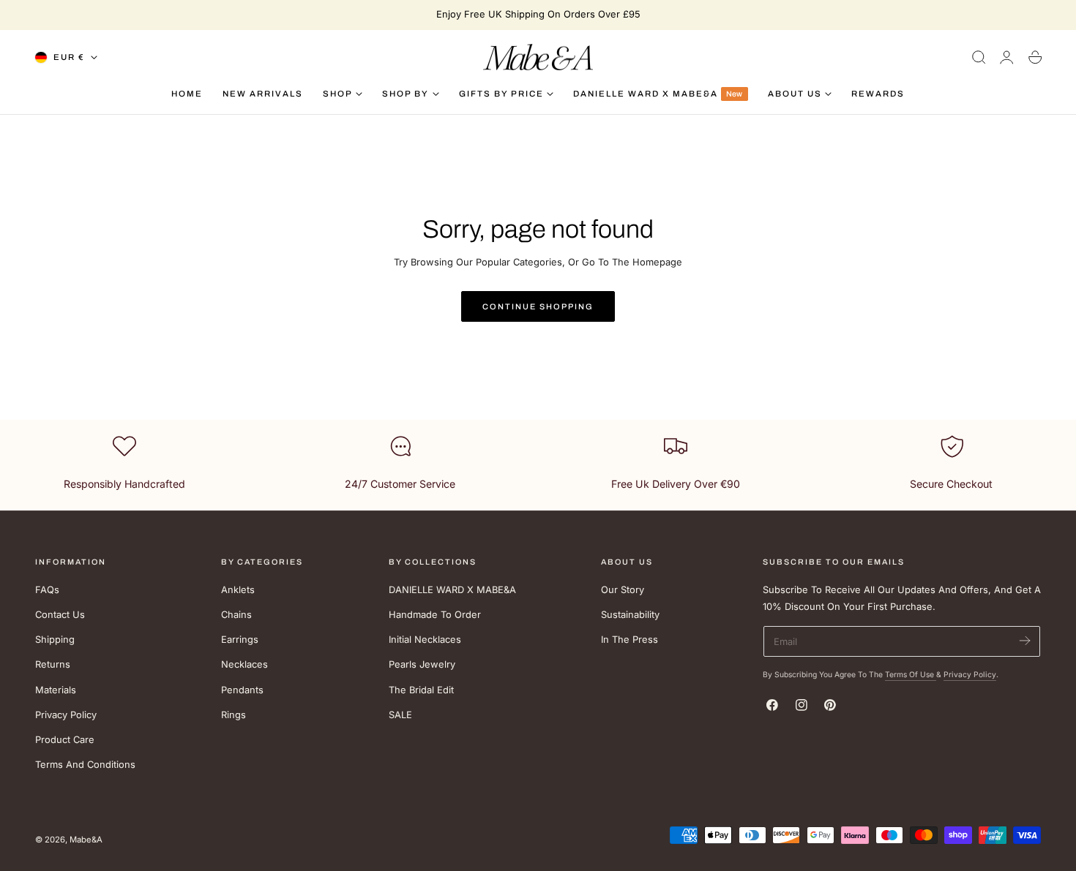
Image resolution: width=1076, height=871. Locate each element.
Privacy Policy (66, 714)
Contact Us (60, 614)
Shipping (55, 639)
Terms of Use (910, 674)
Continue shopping (538, 306)
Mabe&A (86, 839)
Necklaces (244, 664)
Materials (55, 689)
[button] (978, 57)
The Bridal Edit (421, 689)
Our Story (622, 589)
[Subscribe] (1024, 640)
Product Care (64, 739)
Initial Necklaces (425, 639)
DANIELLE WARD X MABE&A (452, 589)
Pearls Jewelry (422, 664)
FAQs (47, 589)
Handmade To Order (435, 614)
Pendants (242, 689)
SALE (400, 714)
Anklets (238, 589)
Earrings (239, 639)
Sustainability (630, 614)
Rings (233, 714)
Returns (52, 664)
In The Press (629, 639)
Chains (236, 614)
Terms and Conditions (85, 764)
